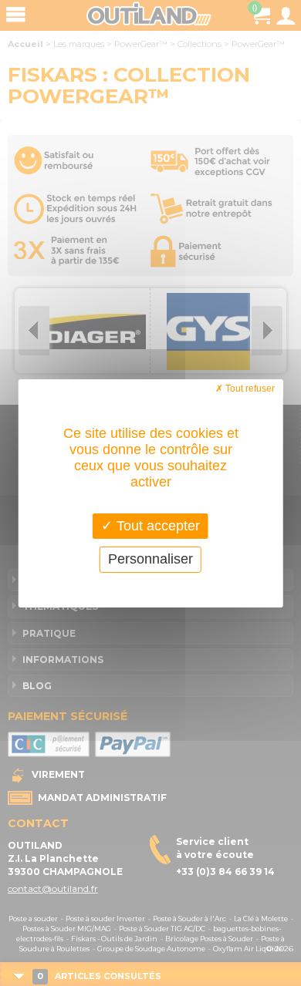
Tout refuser (249, 387)
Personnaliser (150, 559)
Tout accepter (156, 525)
